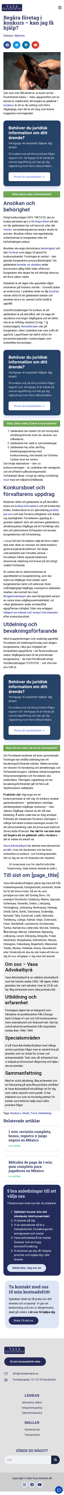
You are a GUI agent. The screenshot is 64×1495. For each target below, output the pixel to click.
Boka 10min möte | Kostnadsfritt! (31, 194)
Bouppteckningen (14, 596)
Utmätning (44, 1113)
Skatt (25, 1113)
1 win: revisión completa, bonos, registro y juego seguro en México (30, 1135)
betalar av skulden (29, 264)
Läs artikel (15, 1146)
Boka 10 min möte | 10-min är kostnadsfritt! (31, 747)
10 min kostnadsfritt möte (25, 1361)
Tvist (33, 1113)
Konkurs (15, 1113)
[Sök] (55, 1460)
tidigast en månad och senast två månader (30, 612)
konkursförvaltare (26, 506)
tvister (7, 229)
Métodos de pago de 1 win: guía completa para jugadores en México (31, 1166)
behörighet (48, 248)
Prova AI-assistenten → (29, 176)
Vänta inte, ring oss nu (26, 1268)
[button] (59, 7)
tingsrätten (42, 221)
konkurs (8, 105)
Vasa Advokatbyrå (15, 845)
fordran (13, 252)
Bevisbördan (29, 326)
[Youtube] (40, 1485)
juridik (7, 849)
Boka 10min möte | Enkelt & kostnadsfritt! (31, 423)
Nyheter (20, 35)
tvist (6, 479)
